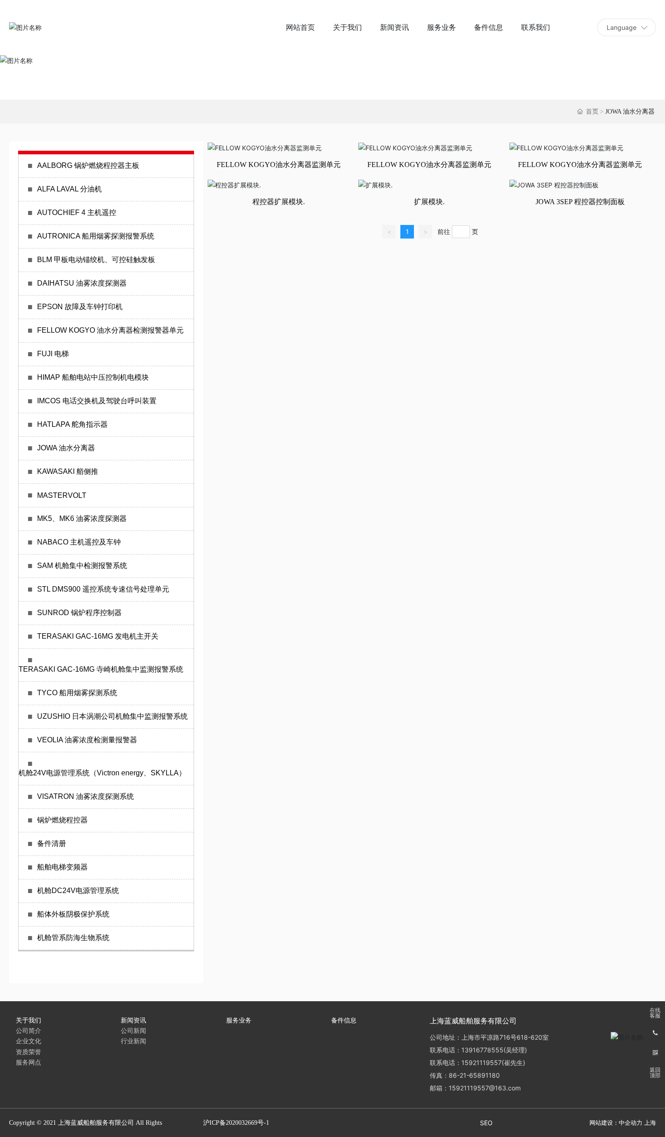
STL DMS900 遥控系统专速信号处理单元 (103, 589)
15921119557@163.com (485, 1088)
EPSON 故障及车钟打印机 (80, 307)
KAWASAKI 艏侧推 (67, 471)
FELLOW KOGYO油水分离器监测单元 (279, 164)
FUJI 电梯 (53, 354)
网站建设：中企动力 (615, 1122)
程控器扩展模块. (278, 201)
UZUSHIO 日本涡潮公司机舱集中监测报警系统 (112, 716)
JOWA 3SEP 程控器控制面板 (580, 201)
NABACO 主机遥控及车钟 (79, 542)
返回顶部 (655, 1072)
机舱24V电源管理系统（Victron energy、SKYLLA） (102, 773)
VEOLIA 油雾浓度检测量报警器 (87, 740)
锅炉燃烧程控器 (62, 820)
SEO (486, 1123)
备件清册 (51, 843)
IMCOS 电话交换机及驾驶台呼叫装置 (97, 401)
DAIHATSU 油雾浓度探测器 (82, 283)
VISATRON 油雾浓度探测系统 (85, 796)
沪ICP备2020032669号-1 (236, 1122)
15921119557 (481, 1062)
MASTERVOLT (61, 495)
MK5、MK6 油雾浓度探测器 (82, 518)
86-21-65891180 (474, 1075)
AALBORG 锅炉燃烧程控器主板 (88, 165)
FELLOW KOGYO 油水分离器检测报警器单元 (110, 330)
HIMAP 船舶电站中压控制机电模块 (93, 377)
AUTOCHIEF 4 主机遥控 (76, 212)
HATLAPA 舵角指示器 (72, 424)
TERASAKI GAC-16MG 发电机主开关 (97, 636)
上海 (650, 1122)
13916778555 (482, 1050)
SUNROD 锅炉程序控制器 (79, 612)
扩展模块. (429, 201)
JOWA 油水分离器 (66, 448)
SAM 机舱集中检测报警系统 (82, 565)
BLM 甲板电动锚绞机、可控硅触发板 (96, 259)
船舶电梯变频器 (62, 867)
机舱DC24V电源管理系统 (78, 890)
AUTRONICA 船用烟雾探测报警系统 (95, 236)
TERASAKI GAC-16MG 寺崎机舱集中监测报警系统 (101, 669)
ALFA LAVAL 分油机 (69, 189)
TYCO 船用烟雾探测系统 (77, 693)
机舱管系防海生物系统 (73, 937)
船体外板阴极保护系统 (73, 914)
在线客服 (655, 1013)
